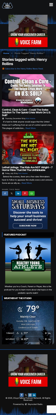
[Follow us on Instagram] (30, 395)
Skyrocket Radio (34, 404)
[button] (51, 5)
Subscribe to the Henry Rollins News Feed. (24, 68)
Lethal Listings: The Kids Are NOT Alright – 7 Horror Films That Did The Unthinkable (27, 169)
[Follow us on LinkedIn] (34, 395)
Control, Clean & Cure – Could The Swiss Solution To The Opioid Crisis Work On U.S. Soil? (26, 112)
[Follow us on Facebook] (22, 395)
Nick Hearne (30, 118)
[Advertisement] (28, 31)
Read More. (31, 128)
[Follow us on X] (26, 395)
